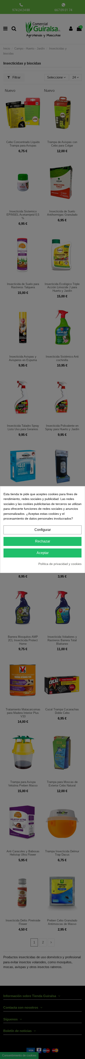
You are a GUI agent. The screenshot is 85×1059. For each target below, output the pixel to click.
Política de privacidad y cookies (60, 563)
